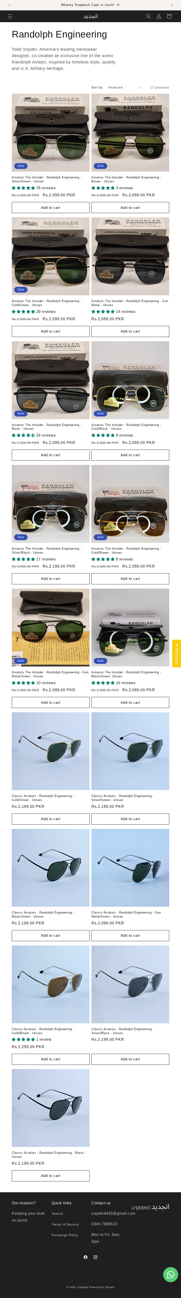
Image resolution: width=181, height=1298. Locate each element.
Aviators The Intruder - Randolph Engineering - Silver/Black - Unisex (47, 550)
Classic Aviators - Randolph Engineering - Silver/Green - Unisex (122, 798)
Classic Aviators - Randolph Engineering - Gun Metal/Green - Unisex (126, 914)
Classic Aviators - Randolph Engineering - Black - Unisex (49, 1155)
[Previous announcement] (9, 5)
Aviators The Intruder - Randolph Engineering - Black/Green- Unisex (126, 674)
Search (57, 1213)
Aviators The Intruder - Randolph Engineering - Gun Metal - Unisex (129, 303)
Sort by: (97, 87)
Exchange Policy (65, 1235)
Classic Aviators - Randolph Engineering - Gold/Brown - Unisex (43, 1031)
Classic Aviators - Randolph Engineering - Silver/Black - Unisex (122, 1031)
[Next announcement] (172, 5)
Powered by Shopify (102, 1287)
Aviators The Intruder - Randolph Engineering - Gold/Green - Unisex (47, 303)
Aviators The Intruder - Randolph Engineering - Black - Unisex (47, 427)
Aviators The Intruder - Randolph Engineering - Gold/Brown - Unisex (126, 550)
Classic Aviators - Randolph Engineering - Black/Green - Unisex (43, 914)
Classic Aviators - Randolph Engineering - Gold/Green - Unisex (43, 798)
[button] (10, 16)
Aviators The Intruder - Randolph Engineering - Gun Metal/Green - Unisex (50, 674)
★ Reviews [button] (177, 653)
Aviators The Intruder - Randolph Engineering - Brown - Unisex (126, 179)
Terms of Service (65, 1224)
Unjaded (82, 1287)
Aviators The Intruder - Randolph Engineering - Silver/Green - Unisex (47, 179)
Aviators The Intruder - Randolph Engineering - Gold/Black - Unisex (126, 427)
